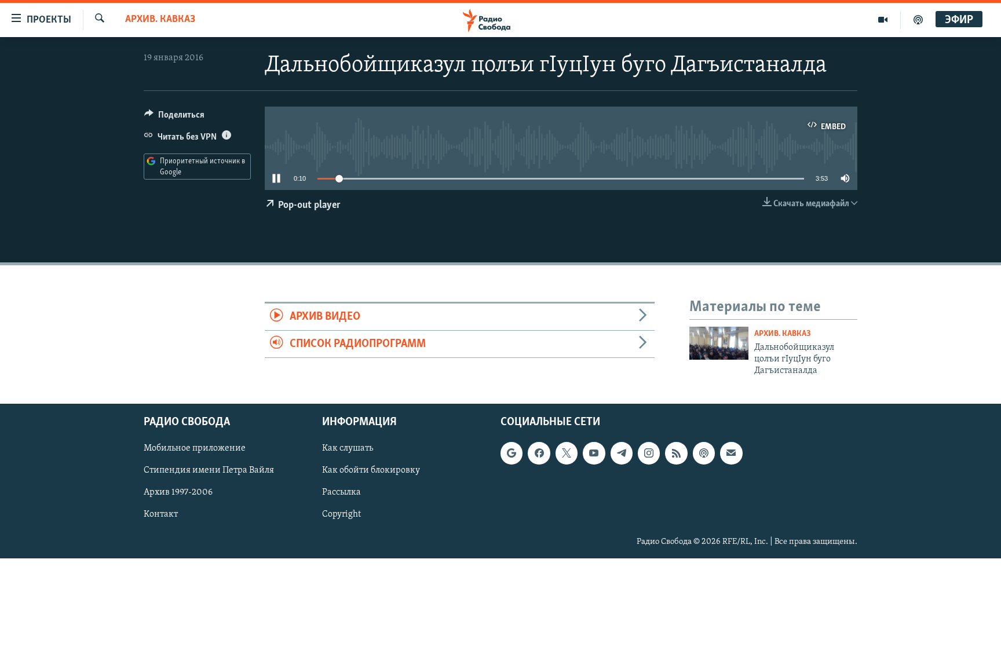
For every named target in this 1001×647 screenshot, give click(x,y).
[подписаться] (731, 453)
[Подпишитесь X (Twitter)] (567, 453)
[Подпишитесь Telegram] (622, 453)
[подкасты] (918, 19)
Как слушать (347, 448)
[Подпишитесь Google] (511, 453)
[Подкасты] (704, 453)
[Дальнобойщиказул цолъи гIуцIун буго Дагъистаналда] (718, 343)
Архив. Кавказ (160, 19)
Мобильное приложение (195, 448)
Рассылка (341, 492)
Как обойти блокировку (371, 470)
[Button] (174, 118)
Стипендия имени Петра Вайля (209, 470)
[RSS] (676, 453)
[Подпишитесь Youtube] (594, 453)
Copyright (341, 514)
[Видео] (883, 19)
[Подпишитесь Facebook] (539, 453)
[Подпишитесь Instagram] (649, 453)
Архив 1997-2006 (178, 492)
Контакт (161, 514)
